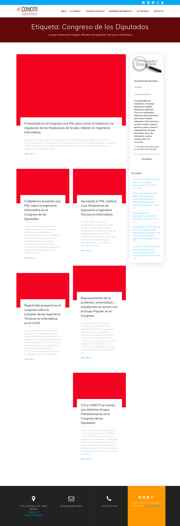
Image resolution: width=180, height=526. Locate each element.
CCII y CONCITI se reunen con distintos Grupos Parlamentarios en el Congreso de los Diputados (98, 414)
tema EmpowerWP (153, 505)
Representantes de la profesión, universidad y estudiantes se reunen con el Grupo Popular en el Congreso (99, 306)
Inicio (63, 11)
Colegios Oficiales (95, 11)
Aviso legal (33, 512)
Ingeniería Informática (120, 11)
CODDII (138, 173)
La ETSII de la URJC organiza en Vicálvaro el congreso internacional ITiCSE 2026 (146, 182)
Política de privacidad (33, 514)
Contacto (159, 11)
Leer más (28, 153)
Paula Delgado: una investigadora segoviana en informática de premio (144, 216)
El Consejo (75, 11)
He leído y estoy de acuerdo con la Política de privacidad (146, 148)
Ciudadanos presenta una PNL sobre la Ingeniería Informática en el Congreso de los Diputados (42, 210)
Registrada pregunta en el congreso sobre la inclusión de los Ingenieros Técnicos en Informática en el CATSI (42, 314)
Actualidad (142, 11)
